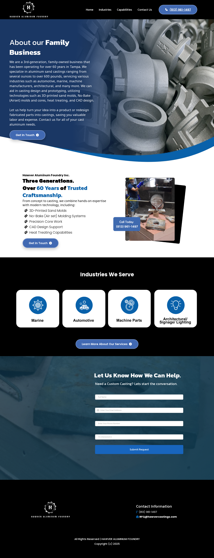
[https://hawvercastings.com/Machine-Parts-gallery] (129, 308)
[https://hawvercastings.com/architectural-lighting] (175, 308)
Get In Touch (25, 135)
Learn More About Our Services (105, 344)
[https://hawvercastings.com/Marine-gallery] (38, 308)
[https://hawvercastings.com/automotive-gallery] (84, 308)
